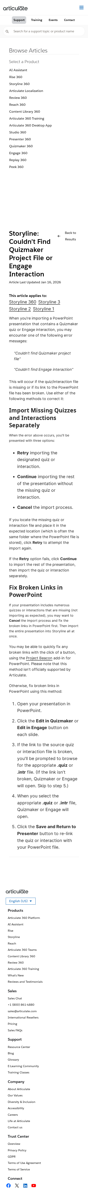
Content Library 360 (24, 111)
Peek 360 (16, 167)
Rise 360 (15, 77)
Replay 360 (17, 160)
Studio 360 (17, 132)
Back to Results (70, 236)
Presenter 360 (20, 139)
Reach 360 (17, 104)
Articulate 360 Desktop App (30, 125)
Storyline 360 (19, 84)
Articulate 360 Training (26, 118)
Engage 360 (18, 153)
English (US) (22, 902)
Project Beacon (39, 658)
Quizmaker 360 (21, 146)
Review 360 (18, 98)
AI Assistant (18, 70)
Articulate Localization (26, 91)
